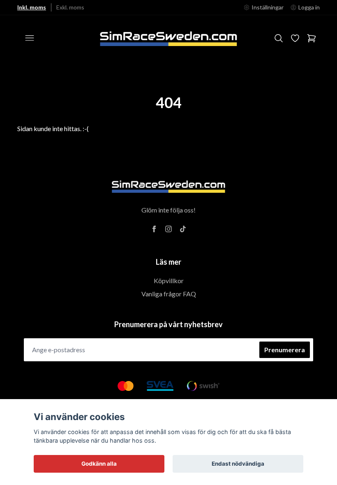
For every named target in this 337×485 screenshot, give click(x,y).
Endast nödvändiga (238, 463)
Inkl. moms (31, 7)
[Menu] (29, 38)
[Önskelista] (295, 38)
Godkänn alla (99, 463)
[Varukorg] (311, 38)
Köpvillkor (169, 280)
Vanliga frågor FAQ (168, 294)
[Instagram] (168, 229)
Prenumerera (284, 349)
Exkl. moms (70, 7)
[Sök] (278, 38)
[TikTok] (183, 229)
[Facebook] (154, 229)
